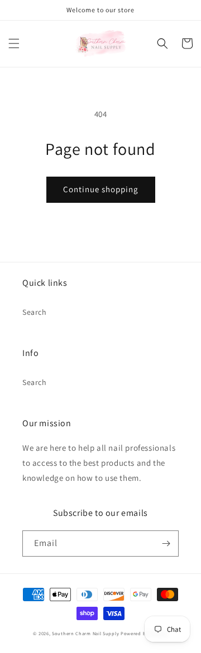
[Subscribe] (166, 543)
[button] (14, 43)
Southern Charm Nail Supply (85, 633)
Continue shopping (100, 189)
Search (34, 312)
